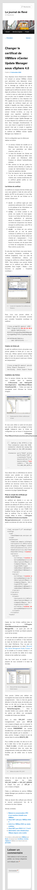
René (6, 839)
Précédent (9, 38)
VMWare (24, 837)
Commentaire (13, 870)
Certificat (20, 839)
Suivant (29, 38)
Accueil (8, 32)
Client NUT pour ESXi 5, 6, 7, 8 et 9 (19, 828)
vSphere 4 (8, 841)
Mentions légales (17, 32)
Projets (27, 32)
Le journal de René (16, 12)
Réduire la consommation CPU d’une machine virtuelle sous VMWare (18, 815)
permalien (8, 843)
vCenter (26, 839)
